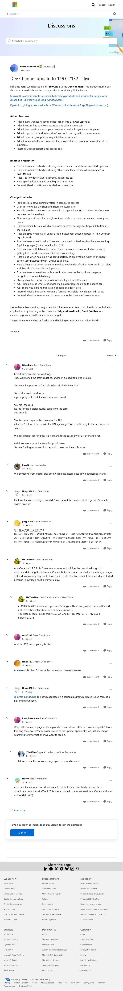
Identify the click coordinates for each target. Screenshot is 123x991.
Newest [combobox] (112, 355)
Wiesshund (27, 365)
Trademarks (75, 983)
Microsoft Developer (50, 939)
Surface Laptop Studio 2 (13, 894)
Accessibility (85, 965)
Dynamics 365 (9, 944)
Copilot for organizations (13, 899)
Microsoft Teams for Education (92, 894)
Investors (83, 955)
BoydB (25, 464)
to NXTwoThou (65, 597)
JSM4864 (31, 752)
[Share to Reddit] (61, 868)
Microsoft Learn (48, 944)
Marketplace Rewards (50, 965)
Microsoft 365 (9, 950)
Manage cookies (47, 983)
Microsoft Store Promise (51, 914)
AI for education (86, 919)
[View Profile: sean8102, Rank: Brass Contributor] (17, 637)
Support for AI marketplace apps (54, 950)
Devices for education (88, 888)
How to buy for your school (90, 904)
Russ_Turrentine (30, 718)
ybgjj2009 (27, 521)
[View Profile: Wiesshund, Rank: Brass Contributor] (17, 367)
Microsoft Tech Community (52, 955)
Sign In (111, 4)
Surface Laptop (9, 888)
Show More (19, 810)
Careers (83, 934)
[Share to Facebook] (51, 868)
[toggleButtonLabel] (114, 13)
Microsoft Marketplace (51, 960)
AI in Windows (9, 909)
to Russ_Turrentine (66, 752)
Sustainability (85, 970)
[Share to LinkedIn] (45, 868)
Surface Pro (8, 883)
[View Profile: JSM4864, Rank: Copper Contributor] (21, 754)
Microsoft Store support (51, 894)
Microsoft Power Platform (14, 955)
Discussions (14, 13)
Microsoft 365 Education (89, 899)
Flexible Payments (49, 919)
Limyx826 (27, 491)
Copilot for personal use (13, 904)
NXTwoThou (28, 559)
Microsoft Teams (10, 960)
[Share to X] (56, 868)
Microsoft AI (8, 934)
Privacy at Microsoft (88, 950)
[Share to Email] (77, 868)
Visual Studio (47, 970)
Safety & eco (89, 983)
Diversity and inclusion (89, 960)
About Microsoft (86, 939)
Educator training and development (94, 909)
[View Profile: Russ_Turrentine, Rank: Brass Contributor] (17, 720)
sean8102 (27, 635)
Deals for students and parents (92, 914)
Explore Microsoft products (14, 914)
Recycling (101, 983)
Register (102, 4)
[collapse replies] (7, 365)
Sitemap (7, 983)
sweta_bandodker (29, 66)
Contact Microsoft (21, 983)
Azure (44, 934)
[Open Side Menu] (8, 4)
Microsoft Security (11, 939)
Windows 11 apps (10, 919)
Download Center (49, 888)
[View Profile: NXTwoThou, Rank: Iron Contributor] (17, 561)
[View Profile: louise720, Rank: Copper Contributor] (17, 663)
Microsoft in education (89, 883)
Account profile (48, 883)
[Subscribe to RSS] (72, 868)
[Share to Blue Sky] (67, 868)
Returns (45, 899)
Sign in (22, 832)
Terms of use (62, 983)
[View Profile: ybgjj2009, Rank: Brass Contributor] (17, 523)
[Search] (93, 5)
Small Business (9, 970)
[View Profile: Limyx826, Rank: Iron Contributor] (17, 493)
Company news (86, 944)
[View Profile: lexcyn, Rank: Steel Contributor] (17, 780)
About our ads (9, 986)
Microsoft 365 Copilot (12, 965)
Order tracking (47, 904)
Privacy (34, 983)
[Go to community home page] (14, 4)
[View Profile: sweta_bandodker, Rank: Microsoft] (14, 68)
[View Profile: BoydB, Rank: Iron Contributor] (17, 466)
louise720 (27, 661)
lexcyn (25, 778)
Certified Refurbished (50, 909)
